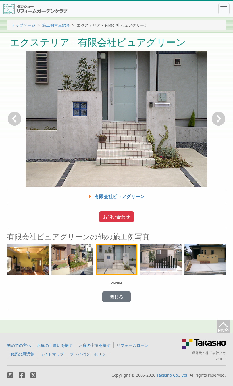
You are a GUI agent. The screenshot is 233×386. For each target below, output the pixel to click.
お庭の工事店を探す (55, 345)
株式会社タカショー (215, 355)
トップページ (23, 25)
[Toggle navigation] (224, 8)
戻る (14, 119)
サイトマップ (52, 354)
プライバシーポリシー (90, 354)
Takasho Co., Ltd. (172, 375)
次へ (218, 119)
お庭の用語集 (22, 354)
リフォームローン (132, 345)
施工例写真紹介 (56, 25)
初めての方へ (19, 345)
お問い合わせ (116, 217)
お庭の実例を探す (95, 345)
